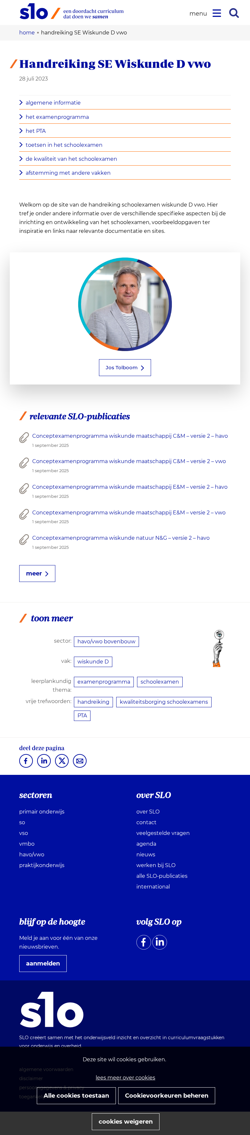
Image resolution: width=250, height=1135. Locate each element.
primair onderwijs (41, 812)
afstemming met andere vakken (68, 173)
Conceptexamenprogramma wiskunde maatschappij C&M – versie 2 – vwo (129, 461)
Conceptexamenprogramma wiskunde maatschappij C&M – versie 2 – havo (130, 436)
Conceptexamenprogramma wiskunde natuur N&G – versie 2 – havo (121, 538)
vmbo (27, 844)
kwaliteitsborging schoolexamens (164, 702)
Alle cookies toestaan (76, 1095)
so (22, 822)
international (153, 887)
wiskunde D (93, 662)
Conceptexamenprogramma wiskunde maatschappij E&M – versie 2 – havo (130, 487)
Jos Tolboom (122, 367)
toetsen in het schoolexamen (64, 145)
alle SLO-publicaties (162, 876)
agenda (146, 844)
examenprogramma (103, 682)
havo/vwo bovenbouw (106, 641)
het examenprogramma (57, 117)
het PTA (36, 131)
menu (199, 14)
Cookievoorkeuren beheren (166, 1095)
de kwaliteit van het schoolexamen (71, 159)
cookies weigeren (126, 1121)
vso (23, 833)
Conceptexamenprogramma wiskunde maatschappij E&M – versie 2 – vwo (129, 513)
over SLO (148, 812)
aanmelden (45, 966)
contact (146, 822)
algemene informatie (53, 103)
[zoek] (234, 13)
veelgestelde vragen (163, 833)
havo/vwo (31, 854)
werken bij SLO (155, 865)
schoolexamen (160, 682)
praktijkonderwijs (41, 865)
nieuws (145, 854)
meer (34, 573)
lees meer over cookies (125, 1078)
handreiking (93, 702)
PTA (82, 716)
